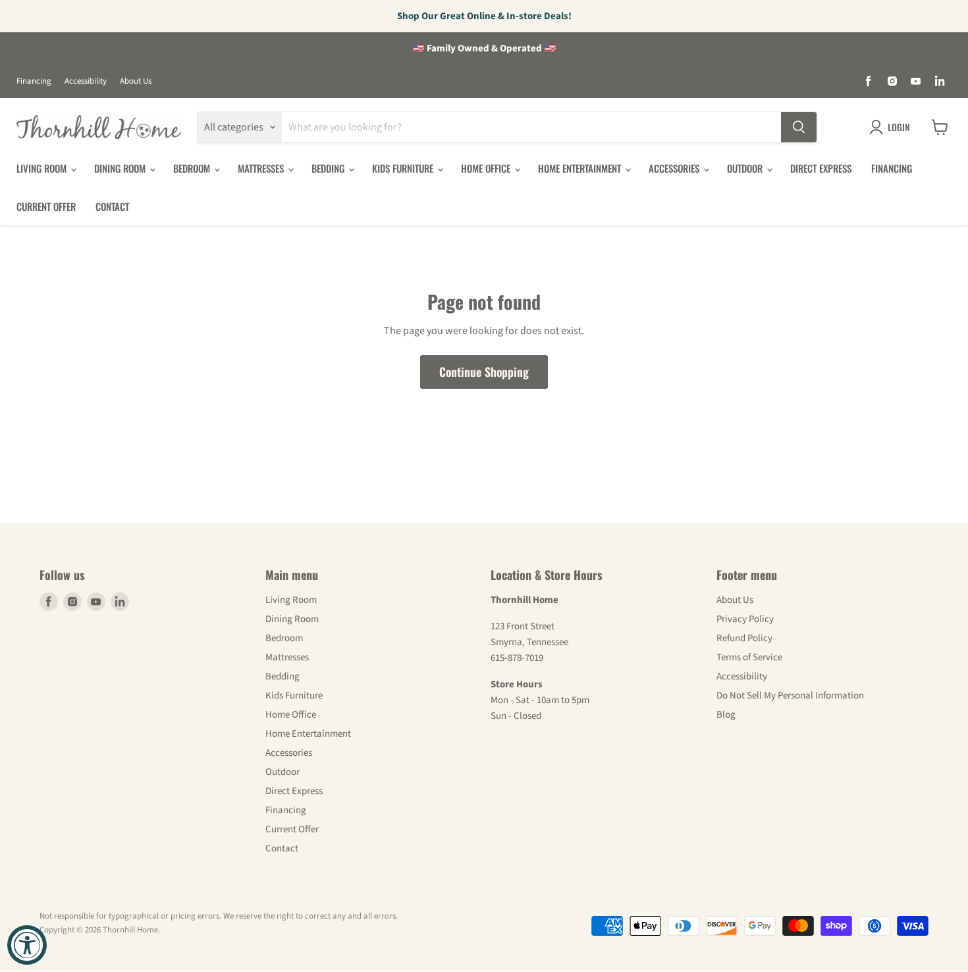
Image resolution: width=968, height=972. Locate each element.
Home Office (487, 168)
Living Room (42, 168)
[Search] (799, 127)
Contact (112, 206)
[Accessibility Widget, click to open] (27, 945)
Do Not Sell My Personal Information (790, 695)
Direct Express (820, 168)
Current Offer (46, 206)
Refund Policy (744, 638)
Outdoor (746, 168)
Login (899, 127)
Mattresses (262, 168)
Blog (726, 715)
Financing (33, 81)
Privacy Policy (745, 619)
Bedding (329, 168)
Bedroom (193, 168)
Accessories (675, 168)
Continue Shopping (484, 371)
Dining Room (121, 168)
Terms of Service (749, 657)
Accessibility (86, 81)
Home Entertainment (581, 168)
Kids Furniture (404, 168)
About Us (135, 81)
